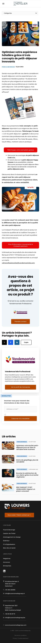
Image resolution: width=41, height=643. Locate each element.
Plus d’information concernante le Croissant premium (20, 245)
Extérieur (6, 541)
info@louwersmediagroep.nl (15, 593)
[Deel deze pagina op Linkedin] (16, 342)
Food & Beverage (8, 67)
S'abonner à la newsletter (20, 418)
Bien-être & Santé (9, 548)
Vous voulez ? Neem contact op (18, 515)
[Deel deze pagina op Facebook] (10, 342)
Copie (26, 342)
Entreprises (7, 566)
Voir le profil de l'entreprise (20, 387)
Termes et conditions (20, 635)
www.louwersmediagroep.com (15, 625)
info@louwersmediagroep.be (15, 617)
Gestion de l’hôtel (9, 533)
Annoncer (6, 562)
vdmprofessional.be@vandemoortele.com (18, 263)
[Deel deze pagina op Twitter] (4, 342)
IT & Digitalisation (9, 544)
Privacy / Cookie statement (20, 638)
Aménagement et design (12, 537)
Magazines (6, 558)
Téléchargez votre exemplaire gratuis (20, 150)
